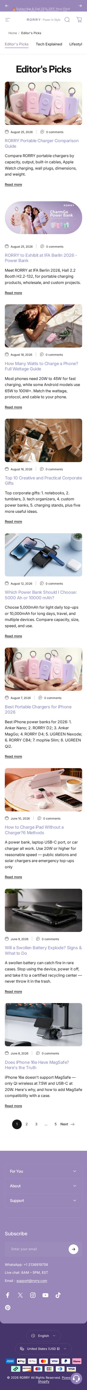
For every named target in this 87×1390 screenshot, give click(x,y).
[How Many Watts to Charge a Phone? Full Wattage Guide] (43, 326)
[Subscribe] (73, 1249)
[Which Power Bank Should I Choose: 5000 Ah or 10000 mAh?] (43, 554)
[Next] (80, 6)
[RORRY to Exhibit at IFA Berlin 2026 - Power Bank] (43, 217)
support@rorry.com (31, 1281)
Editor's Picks (17, 44)
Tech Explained (49, 44)
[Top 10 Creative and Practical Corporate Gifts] (43, 440)
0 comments (54, 132)
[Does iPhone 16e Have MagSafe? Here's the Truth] (43, 1024)
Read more (13, 184)
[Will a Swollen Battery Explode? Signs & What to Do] (43, 910)
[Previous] (6, 6)
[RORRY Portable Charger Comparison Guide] (43, 103)
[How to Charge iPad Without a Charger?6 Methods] (43, 789)
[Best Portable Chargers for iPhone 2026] (43, 669)
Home (12, 33)
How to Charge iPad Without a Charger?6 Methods (34, 830)
